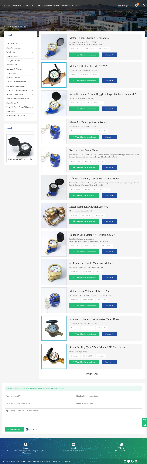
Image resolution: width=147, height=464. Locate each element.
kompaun (74, 215)
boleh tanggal (86, 215)
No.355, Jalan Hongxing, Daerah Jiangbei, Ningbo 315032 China (25, 452)
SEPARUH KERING (91, 246)
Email (73, 448)
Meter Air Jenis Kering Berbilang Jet (89, 37)
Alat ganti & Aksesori (14, 69)
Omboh (95, 74)
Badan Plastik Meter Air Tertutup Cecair (91, 234)
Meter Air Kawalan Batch (15, 116)
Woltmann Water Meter (14, 94)
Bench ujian (10, 52)
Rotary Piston (75, 161)
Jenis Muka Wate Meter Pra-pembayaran (20, 99)
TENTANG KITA (69, 5)
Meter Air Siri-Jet (12, 103)
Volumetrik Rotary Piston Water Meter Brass (94, 319)
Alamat (25, 448)
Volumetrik (84, 74)
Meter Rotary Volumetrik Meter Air (89, 291)
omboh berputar (88, 131)
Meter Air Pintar (12, 65)
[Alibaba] (143, 461)
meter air (100, 161)
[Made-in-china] (139, 461)
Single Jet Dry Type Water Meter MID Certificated (97, 347)
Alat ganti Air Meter (13, 61)
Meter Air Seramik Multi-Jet (16, 90)
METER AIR (103, 49)
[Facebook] (132, 461)
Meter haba (10, 111)
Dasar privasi (32, 429)
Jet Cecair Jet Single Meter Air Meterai (91, 262)
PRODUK (17, 5)
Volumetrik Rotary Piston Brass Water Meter (94, 178)
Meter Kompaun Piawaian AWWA (88, 206)
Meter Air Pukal (12, 56)
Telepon (121, 448)
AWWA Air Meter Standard (16, 82)
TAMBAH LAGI (92, 374)
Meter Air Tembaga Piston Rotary (88, 122)
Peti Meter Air (11, 44)
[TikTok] (128, 461)
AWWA (73, 74)
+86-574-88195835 (121, 451)
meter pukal (99, 215)
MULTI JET (75, 49)
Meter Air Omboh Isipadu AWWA (88, 66)
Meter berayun (11, 73)
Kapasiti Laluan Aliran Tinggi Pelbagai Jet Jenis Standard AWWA (104, 94)
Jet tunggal (74, 271)
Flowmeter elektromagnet (15, 86)
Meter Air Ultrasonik (13, 77)
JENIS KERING (89, 49)
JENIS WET (89, 161)
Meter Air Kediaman (13, 48)
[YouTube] (125, 461)
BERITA (29, 5)
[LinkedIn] (136, 461)
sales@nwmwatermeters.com (73, 451)
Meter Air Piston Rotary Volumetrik (19, 107)
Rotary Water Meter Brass (83, 150)
